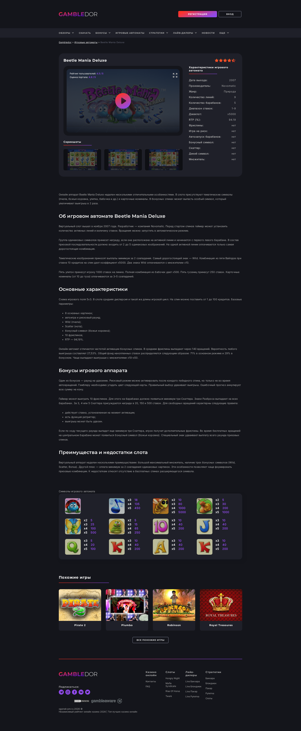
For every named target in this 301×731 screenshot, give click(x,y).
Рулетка (210, 693)
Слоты (209, 698)
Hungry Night (173, 678)
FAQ (148, 686)
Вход (230, 14)
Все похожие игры (150, 640)
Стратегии (156, 33)
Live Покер (191, 691)
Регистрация (197, 14)
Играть (80, 605)
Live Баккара (192, 681)
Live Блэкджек (193, 686)
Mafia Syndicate (171, 684)
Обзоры (64, 33)
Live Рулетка (192, 696)
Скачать (85, 33)
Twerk (169, 696)
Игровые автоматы (130, 33)
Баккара (210, 678)
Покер (209, 688)
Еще (222, 33)
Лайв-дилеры (183, 33)
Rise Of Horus (173, 691)
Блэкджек (211, 683)
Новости (208, 33)
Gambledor (65, 42)
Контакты (151, 681)
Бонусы (101, 33)
